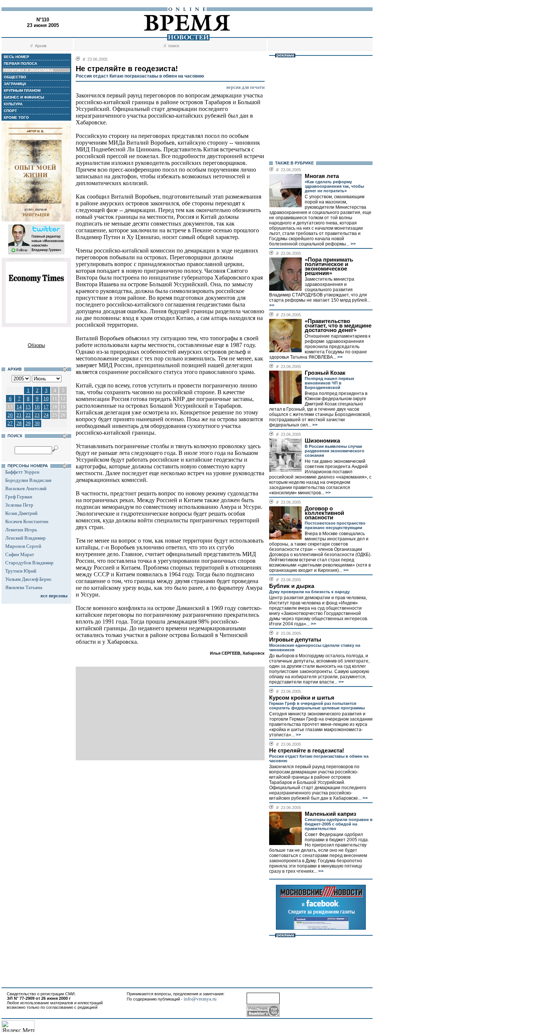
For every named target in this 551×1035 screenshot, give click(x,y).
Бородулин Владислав (28, 480)
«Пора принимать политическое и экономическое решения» (329, 266)
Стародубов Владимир (29, 562)
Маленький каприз (330, 814)
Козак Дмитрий (21, 513)
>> (352, 244)
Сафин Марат (19, 554)
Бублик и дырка (291, 586)
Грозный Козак (325, 373)
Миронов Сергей (23, 546)
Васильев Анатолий (25, 488)
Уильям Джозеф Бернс (28, 579)
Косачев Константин (26, 521)
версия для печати (245, 87)
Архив (40, 45)
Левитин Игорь (21, 529)
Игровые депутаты (295, 640)
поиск (173, 45)
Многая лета (322, 176)
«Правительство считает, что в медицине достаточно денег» (338, 325)
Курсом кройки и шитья (301, 698)
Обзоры (36, 345)
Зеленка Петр (19, 505)
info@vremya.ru (200, 999)
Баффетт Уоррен (22, 472)
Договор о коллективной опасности (324, 513)
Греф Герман (18, 497)
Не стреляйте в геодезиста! (306, 751)
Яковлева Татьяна (23, 587)
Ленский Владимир (25, 538)
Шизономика (322, 441)
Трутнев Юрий (20, 571)
